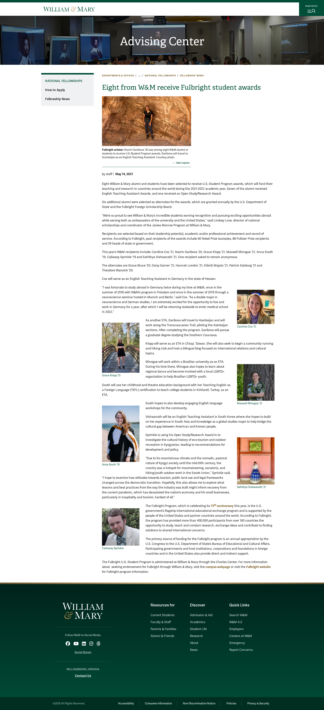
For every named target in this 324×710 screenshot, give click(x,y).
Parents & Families (163, 629)
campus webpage (218, 567)
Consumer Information (158, 703)
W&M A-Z (235, 622)
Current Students (163, 615)
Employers (236, 629)
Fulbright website (258, 567)
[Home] (69, 9)
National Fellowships (160, 75)
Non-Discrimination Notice (199, 703)
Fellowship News (192, 75)
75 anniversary (222, 506)
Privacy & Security (258, 703)
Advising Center (162, 41)
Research (196, 636)
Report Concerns (241, 650)
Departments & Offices (118, 75)
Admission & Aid (201, 615)
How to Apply (55, 90)
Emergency (237, 643)
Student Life (198, 629)
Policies (231, 703)
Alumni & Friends (162, 636)
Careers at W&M (240, 636)
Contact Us (83, 676)
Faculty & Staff (161, 622)
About (194, 643)
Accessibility (126, 703)
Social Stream (83, 652)
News (194, 650)
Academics (197, 622)
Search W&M (238, 615)
